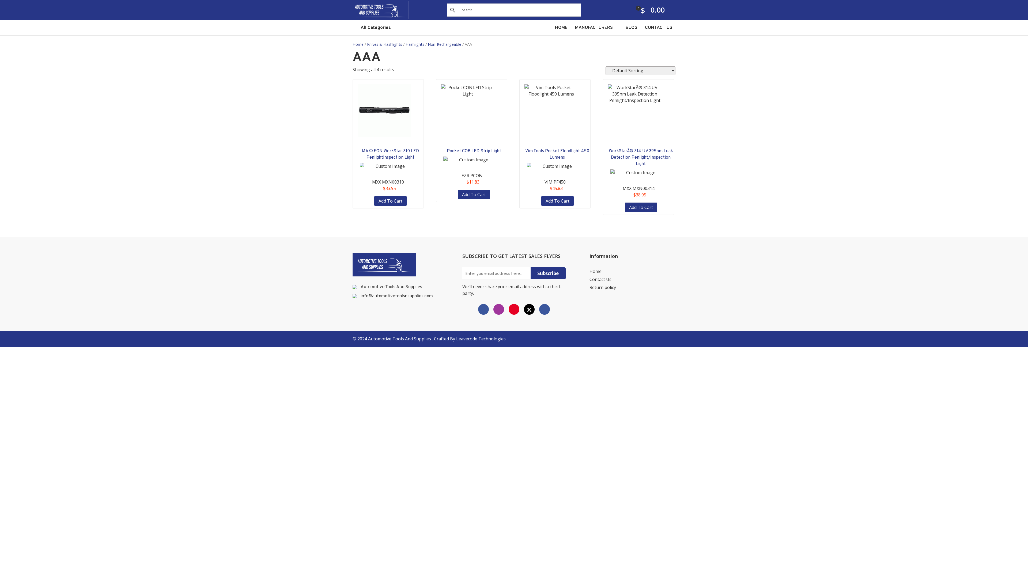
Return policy (602, 287)
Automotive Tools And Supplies (391, 287)
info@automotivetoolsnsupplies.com (397, 296)
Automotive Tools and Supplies (400, 339)
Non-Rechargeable (444, 44)
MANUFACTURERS (594, 28)
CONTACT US (658, 28)
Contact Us (600, 279)
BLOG (631, 28)
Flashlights (415, 44)
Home (358, 44)
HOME (561, 28)
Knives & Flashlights (384, 44)
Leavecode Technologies (481, 339)
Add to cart (390, 201)
